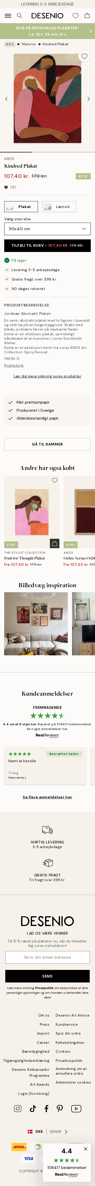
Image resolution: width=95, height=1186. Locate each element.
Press (45, 1024)
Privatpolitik (44, 988)
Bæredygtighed (36, 1051)
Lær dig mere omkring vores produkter (48, 376)
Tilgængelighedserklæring (26, 1060)
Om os (44, 1015)
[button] (67, 1163)
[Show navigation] (8, 15)
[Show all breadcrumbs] (9, 44)
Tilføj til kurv (47, 245)
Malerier (29, 44)
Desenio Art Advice (72, 1015)
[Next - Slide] (88, 99)
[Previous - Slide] (6, 99)
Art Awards (39, 1084)
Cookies (63, 1051)
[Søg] (19, 15)
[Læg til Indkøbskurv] (54, 543)
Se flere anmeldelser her (47, 797)
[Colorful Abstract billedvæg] (36, 623)
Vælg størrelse (17, 219)
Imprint (43, 1033)
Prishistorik (14, 365)
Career (43, 1042)
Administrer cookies (73, 1082)
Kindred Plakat (56, 44)
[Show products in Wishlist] (75, 15)
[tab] (16, 150)
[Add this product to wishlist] (84, 56)
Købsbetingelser (70, 1042)
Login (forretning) (33, 1093)
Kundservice (67, 1024)
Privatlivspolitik (69, 1060)
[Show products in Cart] (87, 15)
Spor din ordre (68, 1033)
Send (47, 976)
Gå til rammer (47, 444)
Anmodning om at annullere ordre (71, 1071)
